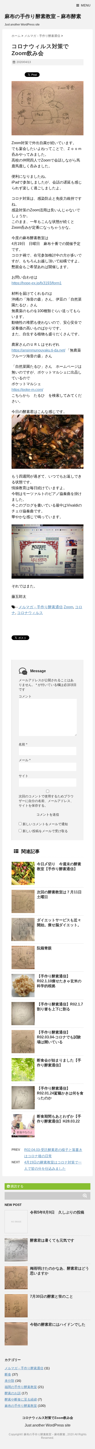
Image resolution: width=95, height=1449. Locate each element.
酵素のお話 (13, 1393)
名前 (23, 744)
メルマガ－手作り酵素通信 (40, 607)
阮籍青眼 (44, 948)
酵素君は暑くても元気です (52, 1240)
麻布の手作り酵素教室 (21, 1406)
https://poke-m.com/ (27, 390)
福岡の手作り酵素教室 (21, 1387)
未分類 (9, 1380)
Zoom (68, 607)
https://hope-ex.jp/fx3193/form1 (37, 283)
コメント (25, 696)
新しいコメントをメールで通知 (45, 824)
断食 (8, 1374)
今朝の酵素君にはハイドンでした (57, 1324)
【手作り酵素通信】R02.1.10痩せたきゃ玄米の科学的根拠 (59, 981)
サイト (23, 776)
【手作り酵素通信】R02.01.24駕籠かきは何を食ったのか (60, 1093)
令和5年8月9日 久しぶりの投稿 (57, 1212)
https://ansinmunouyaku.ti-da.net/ (38, 350)
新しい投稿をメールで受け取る (45, 831)
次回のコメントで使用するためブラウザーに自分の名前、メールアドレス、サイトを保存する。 (46, 800)
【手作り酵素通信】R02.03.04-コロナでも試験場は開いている (59, 1037)
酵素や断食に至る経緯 (21, 1399)
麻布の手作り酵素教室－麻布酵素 (43, 16)
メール (24, 760)
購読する (17, 1186)
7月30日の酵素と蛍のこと (51, 1296)
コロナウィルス (30, 613)
